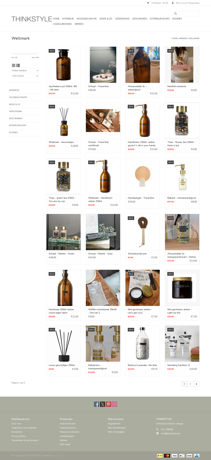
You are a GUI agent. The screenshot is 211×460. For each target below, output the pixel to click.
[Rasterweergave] (13, 65)
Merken (79, 24)
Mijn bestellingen (117, 427)
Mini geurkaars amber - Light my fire (179, 311)
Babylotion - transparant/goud (97, 367)
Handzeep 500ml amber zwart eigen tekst (61, 311)
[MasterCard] (166, 455)
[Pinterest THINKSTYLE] (108, 404)
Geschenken (139, 18)
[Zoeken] (175, 13)
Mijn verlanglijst (116, 431)
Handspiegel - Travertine (141, 197)
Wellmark (194, 38)
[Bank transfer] (189, 455)
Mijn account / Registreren (187, 3)
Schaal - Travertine (98, 86)
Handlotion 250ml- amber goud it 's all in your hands (142, 144)
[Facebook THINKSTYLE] (96, 404)
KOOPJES (177, 18)
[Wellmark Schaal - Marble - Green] (63, 232)
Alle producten (67, 423)
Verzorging (122, 18)
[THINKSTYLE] (32, 18)
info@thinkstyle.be (171, 433)
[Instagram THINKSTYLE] (114, 404)
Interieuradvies (160, 18)
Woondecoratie (86, 18)
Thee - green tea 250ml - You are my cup (62, 199)
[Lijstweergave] (18, 65)
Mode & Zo (106, 18)
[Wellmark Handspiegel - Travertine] (142, 176)
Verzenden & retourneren (25, 440)
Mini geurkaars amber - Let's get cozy (140, 311)
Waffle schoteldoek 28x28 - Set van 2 (102, 311)
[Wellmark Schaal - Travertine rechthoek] (103, 120)
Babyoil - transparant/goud (181, 197)
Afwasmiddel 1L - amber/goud (137, 88)
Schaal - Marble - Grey (100, 253)
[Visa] (174, 455)
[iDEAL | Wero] (159, 455)
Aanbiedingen (67, 436)
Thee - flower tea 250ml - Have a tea (181, 144)
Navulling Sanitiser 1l (178, 365)
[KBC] (196, 455)
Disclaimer (17, 431)
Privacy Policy (19, 436)
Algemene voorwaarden (24, 427)
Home (56, 18)
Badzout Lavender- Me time (142, 365)
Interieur (68, 18)
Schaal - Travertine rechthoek (98, 144)
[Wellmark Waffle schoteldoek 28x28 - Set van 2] (103, 288)
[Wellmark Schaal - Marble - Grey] (103, 232)
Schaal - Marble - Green (61, 253)
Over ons (16, 423)
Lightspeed (58, 455)
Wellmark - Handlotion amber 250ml (100, 199)
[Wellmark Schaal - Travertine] (103, 65)
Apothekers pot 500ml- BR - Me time (63, 88)
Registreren (114, 423)
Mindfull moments (176, 86)
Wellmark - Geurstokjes (61, 142)
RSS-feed (65, 444)
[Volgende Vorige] (196, 384)
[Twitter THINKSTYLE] (102, 404)
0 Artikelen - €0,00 (159, 3)
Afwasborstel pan (137, 253)
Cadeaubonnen (62, 24)
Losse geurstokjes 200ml (62, 365)
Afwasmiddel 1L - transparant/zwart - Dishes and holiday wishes (181, 255)
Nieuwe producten (69, 431)
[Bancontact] (181, 455)
